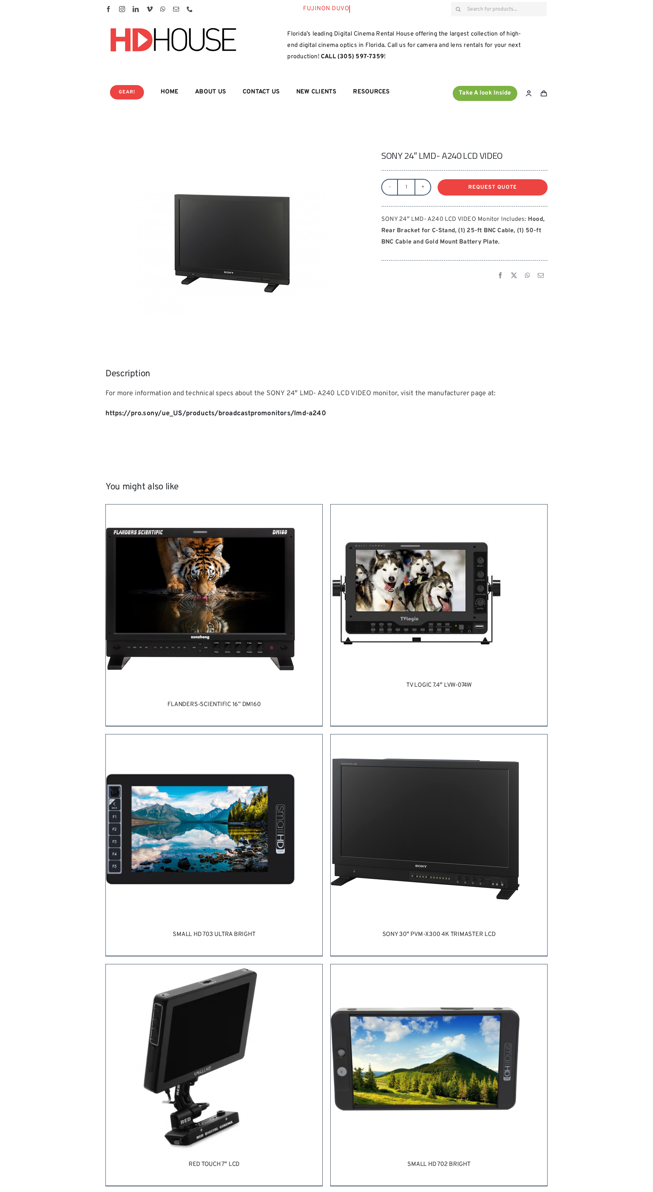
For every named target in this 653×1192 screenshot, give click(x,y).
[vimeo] (150, 9)
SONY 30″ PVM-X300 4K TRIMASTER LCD (439, 934)
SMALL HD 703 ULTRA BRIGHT (214, 934)
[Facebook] (500, 276)
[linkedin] (136, 9)
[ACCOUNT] (528, 93)
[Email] (541, 276)
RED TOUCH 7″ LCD (214, 1164)
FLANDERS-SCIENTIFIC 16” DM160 (213, 704)
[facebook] (108, 9)
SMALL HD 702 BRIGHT (438, 1164)
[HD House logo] (173, 25)
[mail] (176, 9)
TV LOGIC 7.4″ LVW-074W (439, 685)
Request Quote (492, 187)
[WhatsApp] (527, 276)
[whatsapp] (163, 9)
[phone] (190, 9)
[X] (514, 276)
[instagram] (122, 9)
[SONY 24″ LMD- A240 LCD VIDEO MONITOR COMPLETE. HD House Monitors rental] (232, 240)
